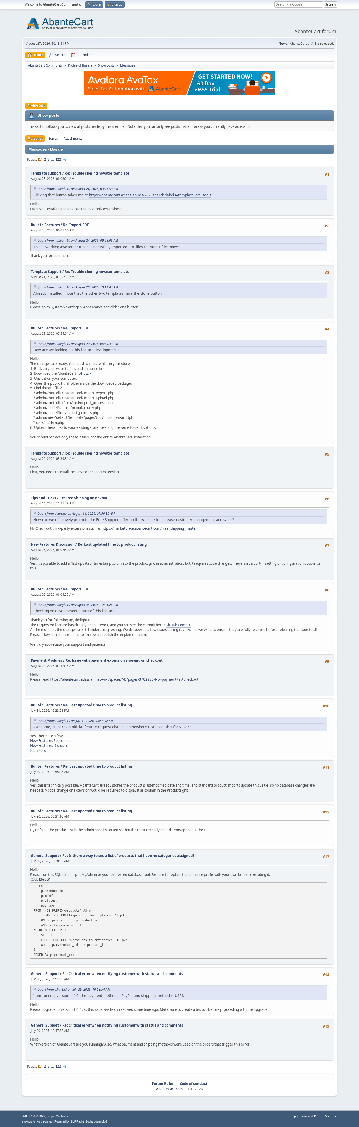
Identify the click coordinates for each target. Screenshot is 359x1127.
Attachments (73, 138)
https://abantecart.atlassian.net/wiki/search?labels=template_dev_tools (150, 194)
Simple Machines (57, 1116)
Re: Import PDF (76, 224)
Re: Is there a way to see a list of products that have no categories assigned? (128, 855)
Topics (53, 138)
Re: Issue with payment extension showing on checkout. (114, 660)
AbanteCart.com (169, 1089)
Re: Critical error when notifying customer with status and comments (122, 973)
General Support (45, 855)
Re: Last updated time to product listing (112, 544)
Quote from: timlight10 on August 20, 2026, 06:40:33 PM (77, 343)
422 (58, 159)
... (53, 159)
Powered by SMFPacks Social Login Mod (80, 1121)
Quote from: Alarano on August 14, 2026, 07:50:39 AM (76, 513)
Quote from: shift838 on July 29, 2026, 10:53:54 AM (73, 989)
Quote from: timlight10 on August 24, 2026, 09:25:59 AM (77, 189)
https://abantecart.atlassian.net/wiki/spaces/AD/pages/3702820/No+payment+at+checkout (124, 679)
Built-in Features (45, 224)
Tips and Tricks (43, 498)
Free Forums (44, 1121)
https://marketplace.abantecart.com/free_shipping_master (149, 528)
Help (293, 1116)
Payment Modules (46, 660)
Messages (35, 138)
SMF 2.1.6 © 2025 (33, 1116)
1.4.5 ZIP (84, 373)
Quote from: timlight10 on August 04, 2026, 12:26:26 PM (77, 605)
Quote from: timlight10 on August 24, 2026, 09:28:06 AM (77, 240)
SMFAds (27, 1121)
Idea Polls (38, 750)
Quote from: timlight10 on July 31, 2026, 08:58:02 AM (75, 720)
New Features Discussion (53, 544)
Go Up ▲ (331, 1116)
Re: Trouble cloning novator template (97, 173)
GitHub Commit (178, 625)
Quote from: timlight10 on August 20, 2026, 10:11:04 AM (77, 287)
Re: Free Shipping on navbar (83, 498)
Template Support (46, 173)
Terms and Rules (310, 1116)
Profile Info (36, 105)
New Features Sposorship (50, 740)
